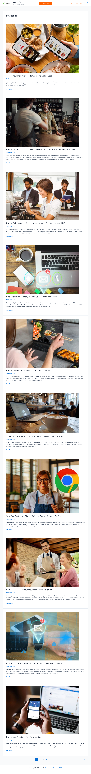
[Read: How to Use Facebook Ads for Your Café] (42, 709)
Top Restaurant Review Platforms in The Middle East (29, 76)
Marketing (9, 78)
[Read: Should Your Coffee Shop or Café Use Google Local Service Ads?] (42, 413)
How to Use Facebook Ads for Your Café (23, 737)
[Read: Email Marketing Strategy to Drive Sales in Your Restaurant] (42, 269)
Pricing (76, 3)
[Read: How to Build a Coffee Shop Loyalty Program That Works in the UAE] (42, 196)
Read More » (9, 89)
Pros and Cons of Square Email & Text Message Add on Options (34, 663)
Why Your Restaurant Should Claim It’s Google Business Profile (33, 516)
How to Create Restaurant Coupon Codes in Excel (28, 370)
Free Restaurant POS (56, 768)
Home (70, 3)
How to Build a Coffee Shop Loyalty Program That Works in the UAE (35, 223)
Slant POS (17, 2)
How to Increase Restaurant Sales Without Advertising (29, 590)
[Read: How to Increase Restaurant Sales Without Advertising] (42, 562)
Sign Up (82, 3)
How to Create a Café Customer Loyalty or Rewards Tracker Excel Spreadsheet (40, 149)
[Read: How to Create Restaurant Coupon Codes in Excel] (42, 343)
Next (84, 759)
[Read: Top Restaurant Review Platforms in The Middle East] (42, 48)
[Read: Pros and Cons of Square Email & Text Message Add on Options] (42, 636)
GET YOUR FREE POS (45, 3)
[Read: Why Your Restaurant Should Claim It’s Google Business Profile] (42, 485)
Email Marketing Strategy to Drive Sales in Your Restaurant (31, 297)
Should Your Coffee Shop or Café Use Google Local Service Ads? (34, 436)
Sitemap (47, 768)
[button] (87, 3)
